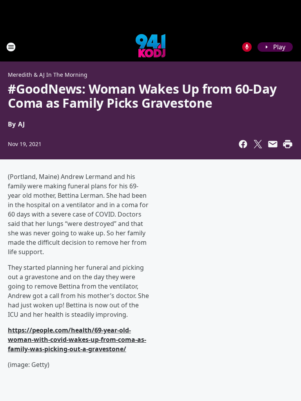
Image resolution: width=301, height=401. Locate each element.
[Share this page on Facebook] (243, 144)
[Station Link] (150, 47)
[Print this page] (287, 144)
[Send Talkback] (247, 47)
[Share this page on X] (257, 144)
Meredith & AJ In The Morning (47, 74)
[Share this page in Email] (272, 144)
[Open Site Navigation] (11, 47)
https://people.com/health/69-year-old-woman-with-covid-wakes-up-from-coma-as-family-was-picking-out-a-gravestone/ (77, 339)
